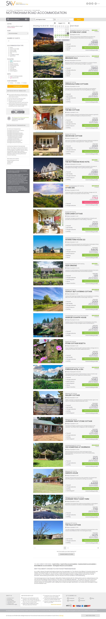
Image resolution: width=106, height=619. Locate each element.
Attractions (10, 162)
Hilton (26, 150)
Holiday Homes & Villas (14, 139)
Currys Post (13, 149)
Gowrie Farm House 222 (75, 239)
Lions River (14, 152)
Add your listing (90, 615)
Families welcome (14, 65)
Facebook (71, 598)
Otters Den (70, 188)
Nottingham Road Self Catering (14, 135)
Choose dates (11, 27)
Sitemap (61, 615)
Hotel (11, 47)
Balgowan (67, 393)
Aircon (11, 62)
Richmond (23, 153)
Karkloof (22, 151)
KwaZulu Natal (27, 10)
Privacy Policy (10, 600)
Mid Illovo (24, 152)
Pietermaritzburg (16, 153)
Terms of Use (10, 603)
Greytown (18, 150)
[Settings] (92, 4)
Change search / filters (66, 554)
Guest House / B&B (14, 48)
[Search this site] (87, 4)
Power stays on (16, 61)
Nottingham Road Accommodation (63, 565)
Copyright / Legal (11, 602)
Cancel (58, 40)
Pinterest (83, 600)
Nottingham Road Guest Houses (15, 133)
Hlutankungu (10, 151)
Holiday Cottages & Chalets (15, 137)
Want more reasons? (56, 604)
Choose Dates (65, 40)
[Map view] (27, 19)
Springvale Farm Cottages (76, 84)
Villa (11, 53)
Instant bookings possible (16, 76)
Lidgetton (9, 152)
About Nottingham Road (13, 160)
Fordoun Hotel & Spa (74, 369)
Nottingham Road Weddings (14, 141)
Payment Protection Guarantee (21, 117)
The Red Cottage (72, 110)
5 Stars (25, 82)
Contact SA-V (10, 598)
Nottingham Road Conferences (14, 140)
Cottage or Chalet (14, 54)
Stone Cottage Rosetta (75, 343)
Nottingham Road (69, 56)
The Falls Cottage (73, 525)
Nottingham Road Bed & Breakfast (15, 134)
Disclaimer (9, 599)
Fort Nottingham (73, 186)
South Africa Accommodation (68, 564)
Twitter (82, 598)
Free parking (13, 66)
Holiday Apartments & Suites (15, 136)
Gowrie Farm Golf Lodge (75, 32)
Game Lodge (13, 50)
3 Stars (11, 82)
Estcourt (22, 149)
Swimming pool (13, 70)
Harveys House (71, 473)
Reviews (9, 163)
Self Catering (13, 51)
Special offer (15, 77)
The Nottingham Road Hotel (77, 162)
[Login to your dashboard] (90, 4)
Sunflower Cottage (74, 214)
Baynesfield (21, 147)
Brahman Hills (71, 58)
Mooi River (9, 153)
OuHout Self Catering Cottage (78, 291)
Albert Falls (9, 147)
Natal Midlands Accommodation (43, 565)
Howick (15, 151)
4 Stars (18, 82)
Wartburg (14, 155)
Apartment (12, 55)
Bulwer (8, 149)
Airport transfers (14, 63)
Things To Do (10, 161)
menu (96, 4)
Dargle (18, 149)
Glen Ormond (71, 265)
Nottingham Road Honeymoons (14, 142)
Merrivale (20, 152)
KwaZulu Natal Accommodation (87, 564)
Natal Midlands (36, 10)
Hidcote (23, 150)
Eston (26, 149)
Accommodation (18, 10)
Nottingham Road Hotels (13, 131)
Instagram (71, 600)
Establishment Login (12, 604)
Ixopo (18, 151)
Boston (25, 147)
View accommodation (90, 47)
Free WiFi (12, 68)
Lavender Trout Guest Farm (77, 499)
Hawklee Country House (75, 317)
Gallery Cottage (72, 395)
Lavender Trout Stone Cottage (78, 421)
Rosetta (67, 82)
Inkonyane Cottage (73, 136)
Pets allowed (13, 69)
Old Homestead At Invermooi (77, 447)
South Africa (9, 10)
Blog (93, 598)
